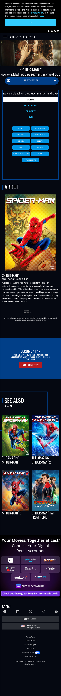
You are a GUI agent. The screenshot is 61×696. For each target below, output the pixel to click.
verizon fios (40, 135)
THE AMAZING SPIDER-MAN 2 (41, 459)
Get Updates (32, 619)
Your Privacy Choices (28, 652)
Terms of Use (30, 641)
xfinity (21, 141)
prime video (40, 128)
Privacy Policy (30, 637)
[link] (53, 30)
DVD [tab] (30, 117)
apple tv (21, 128)
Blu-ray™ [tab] (30, 111)
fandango (21, 135)
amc (21, 147)
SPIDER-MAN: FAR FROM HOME (43, 515)
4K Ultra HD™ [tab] (30, 105)
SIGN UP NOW (32, 365)
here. (41, 15)
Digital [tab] (31, 99)
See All (9, 406)
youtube (39, 147)
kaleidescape (30, 160)
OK (30, 22)
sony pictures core (21, 154)
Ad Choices (30, 648)
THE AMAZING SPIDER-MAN (10, 459)
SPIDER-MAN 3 (11, 512)
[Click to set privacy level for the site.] (37, 652)
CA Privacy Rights (30, 645)
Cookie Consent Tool (30, 656)
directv (40, 141)
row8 (40, 154)
